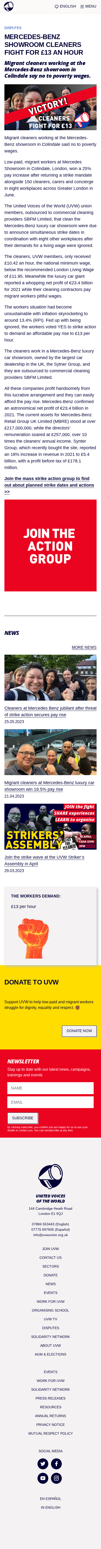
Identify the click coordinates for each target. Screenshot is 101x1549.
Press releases (50, 1398)
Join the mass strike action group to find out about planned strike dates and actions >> (49, 485)
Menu (90, 6)
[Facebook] (56, 1463)
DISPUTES (12, 28)
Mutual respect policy (50, 1433)
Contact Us (50, 1258)
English (67, 6)
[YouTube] (43, 1478)
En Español (50, 1499)
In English (50, 1507)
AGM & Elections (50, 1354)
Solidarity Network (50, 1337)
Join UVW (50, 1249)
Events (50, 1293)
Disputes (50, 1328)
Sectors (50, 1266)
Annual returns (50, 1416)
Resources (50, 1407)
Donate (51, 1275)
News (51, 1284)
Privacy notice (50, 1425)
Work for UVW (50, 1301)
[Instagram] (56, 1478)
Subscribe (22, 1118)
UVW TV (50, 1319)
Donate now (79, 1031)
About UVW (50, 1345)
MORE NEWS (84, 647)
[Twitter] (43, 1463)
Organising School (50, 1310)
